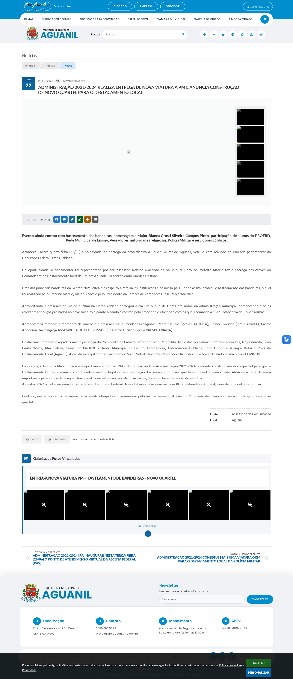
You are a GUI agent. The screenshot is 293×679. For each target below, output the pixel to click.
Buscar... (96, 34)
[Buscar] (183, 34)
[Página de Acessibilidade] (261, 34)
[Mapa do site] (251, 34)
